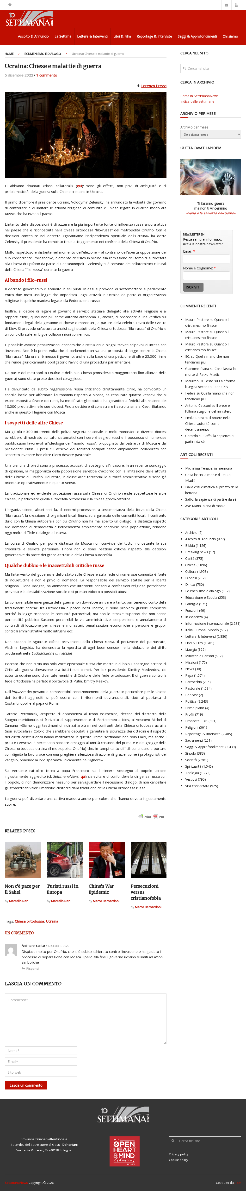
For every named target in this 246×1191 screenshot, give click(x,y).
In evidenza (194, 617)
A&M (237, 1182)
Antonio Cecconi (198, 405)
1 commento (46, 75)
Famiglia (191, 604)
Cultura (190, 571)
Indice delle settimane (197, 101)
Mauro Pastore (197, 319)
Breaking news (196, 552)
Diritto (190, 584)
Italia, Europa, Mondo (202, 630)
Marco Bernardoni (106, 901)
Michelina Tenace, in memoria (208, 468)
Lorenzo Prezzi (153, 85)
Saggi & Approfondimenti (197, 36)
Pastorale (192, 688)
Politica (191, 701)
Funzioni (191, 610)
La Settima (63, 36)
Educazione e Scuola (201, 597)
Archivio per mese (194, 127)
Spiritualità (193, 766)
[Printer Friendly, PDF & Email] (151, 819)
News (189, 669)
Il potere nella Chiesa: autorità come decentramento (207, 423)
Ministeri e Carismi (199, 656)
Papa (189, 675)
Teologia (192, 773)
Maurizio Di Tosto (199, 381)
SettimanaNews (16, 1182)
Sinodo (190, 753)
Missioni (191, 662)
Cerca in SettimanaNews (199, 96)
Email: (189, 251)
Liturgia (191, 649)
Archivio (191, 532)
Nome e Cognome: (199, 268)
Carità (189, 558)
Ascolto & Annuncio (33, 36)
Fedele (190, 393)
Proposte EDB (196, 721)
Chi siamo (230, 36)
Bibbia (190, 545)
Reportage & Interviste (154, 36)
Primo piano (194, 708)
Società (191, 760)
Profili (189, 714)
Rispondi (32, 968)
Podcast (191, 695)
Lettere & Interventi (92, 36)
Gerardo (191, 435)
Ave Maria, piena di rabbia (205, 505)
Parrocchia (193, 682)
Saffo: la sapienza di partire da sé (210, 499)
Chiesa (190, 565)
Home (9, 53)
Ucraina (52, 921)
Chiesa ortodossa (29, 921)
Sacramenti (194, 740)
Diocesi (191, 578)
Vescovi (191, 779)
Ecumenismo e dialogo (43, 53)
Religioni (191, 727)
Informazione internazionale (207, 623)
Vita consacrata (197, 785)
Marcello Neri (18, 901)
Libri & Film (122, 36)
